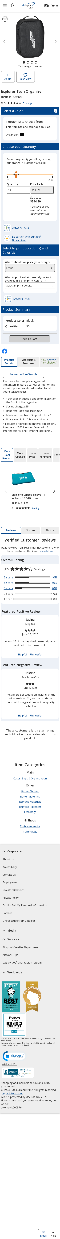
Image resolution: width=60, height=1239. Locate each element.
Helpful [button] (22, 654)
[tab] (9, 362)
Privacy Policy (11, 899)
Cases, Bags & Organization (30, 778)
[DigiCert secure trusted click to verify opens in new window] (15, 1056)
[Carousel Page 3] (32, 62)
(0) (55, 6)
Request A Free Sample (23, 374)
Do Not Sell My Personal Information (25, 906)
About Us (8, 859)
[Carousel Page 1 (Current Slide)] (24, 62)
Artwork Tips (10, 955)
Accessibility (10, 867)
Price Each (36, 184)
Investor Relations (14, 891)
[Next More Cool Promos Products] (54, 491)
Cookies (8, 914)
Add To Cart (30, 339)
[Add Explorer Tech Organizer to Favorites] (5, 19)
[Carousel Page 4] (36, 62)
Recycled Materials (30, 801)
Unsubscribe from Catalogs (19, 922)
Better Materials (30, 796)
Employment (10, 882)
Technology (30, 831)
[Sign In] (47, 6)
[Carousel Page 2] (28, 62)
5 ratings (28, 103)
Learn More (45, 551)
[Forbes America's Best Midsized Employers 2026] (14, 1025)
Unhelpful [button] (36, 654)
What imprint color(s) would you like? (28, 278)
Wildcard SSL (9, 1065)
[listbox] (30, 285)
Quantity (12, 184)
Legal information (12, 1093)
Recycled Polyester (30, 807)
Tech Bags (30, 812)
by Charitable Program (22, 962)
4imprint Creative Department (21, 947)
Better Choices (30, 791)
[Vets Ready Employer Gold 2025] (32, 997)
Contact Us (9, 874)
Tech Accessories (30, 826)
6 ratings (36, 508)
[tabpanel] (30, 639)
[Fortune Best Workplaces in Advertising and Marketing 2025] (11, 997)
